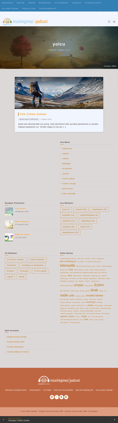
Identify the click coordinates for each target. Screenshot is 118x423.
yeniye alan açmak (97, 316)
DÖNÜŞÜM (63, 281)
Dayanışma (63, 276)
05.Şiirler (10, 271)
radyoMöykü (88, 221)
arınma (93, 258)
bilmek (98, 266)
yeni (89, 316)
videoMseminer (70, 233)
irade (64, 295)
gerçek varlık (75, 291)
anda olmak (80, 258)
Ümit (86, 319)
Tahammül (76, 311)
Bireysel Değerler (107, 266)
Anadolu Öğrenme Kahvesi (68, 258)
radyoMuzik (68, 221)
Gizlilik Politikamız (63, 390)
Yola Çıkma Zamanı (33, 114)
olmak (90, 305)
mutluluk (73, 305)
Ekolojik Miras (95, 281)
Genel (66, 209)
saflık (87, 308)
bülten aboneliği (48, 8)
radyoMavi (68, 215)
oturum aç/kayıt (93, 3)
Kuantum (100, 299)
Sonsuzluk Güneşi (105, 308)
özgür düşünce (64, 322)
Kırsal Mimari (76, 302)
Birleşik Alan (64, 270)
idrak (94, 290)
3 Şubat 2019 (46, 119)
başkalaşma (100, 258)
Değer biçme (86, 276)
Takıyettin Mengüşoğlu (86, 311)
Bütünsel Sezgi (14, 418)
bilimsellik (67, 265)
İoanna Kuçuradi (75, 322)
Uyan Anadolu (105, 313)
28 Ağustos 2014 (22, 211)
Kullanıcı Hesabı (10, 8)
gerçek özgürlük (84, 291)
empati (78, 285)
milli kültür (100, 302)
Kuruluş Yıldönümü (65, 302)
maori (83, 302)
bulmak (92, 270)
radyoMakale (99, 209)
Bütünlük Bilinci (64, 272)
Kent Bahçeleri (64, 299)
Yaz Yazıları (20, 208)
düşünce (87, 281)
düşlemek (81, 281)
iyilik (71, 295)
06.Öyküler (24, 271)
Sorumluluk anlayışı (66, 311)
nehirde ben (80, 305)
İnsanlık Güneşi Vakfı (15, 342)
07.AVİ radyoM (40, 271)
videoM (31, 3)
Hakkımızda (35, 390)
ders (70, 275)
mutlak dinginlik (64, 305)
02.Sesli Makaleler (37, 260)
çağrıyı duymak (98, 319)
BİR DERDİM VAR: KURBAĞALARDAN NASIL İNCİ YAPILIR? (88, 272)
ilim (106, 291)
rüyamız (82, 308)
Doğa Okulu (101, 278)
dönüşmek (71, 281)
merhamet (90, 302)
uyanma (64, 316)
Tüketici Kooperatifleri (66, 313)
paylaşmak (63, 308)
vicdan (84, 316)
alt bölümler (61, 3)
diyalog (86, 278)
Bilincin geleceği (81, 266)
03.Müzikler (11, 265)
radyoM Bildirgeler (89, 215)
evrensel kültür (88, 285)
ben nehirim (80, 261)
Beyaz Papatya (22, 221)
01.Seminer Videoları (15, 260)
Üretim (91, 319)
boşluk (87, 270)
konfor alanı (92, 299)
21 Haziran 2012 (21, 224)
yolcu (81, 319)
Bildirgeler (45, 3)
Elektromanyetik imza (66, 285)
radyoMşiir (68, 227)
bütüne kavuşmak (100, 270)
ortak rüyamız (108, 305)
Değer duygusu (95, 276)
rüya (77, 308)
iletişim (101, 291)
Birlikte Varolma (79, 270)
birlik (71, 269)
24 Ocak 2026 (20, 237)
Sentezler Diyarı (94, 308)
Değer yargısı (64, 278)
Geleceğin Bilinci (65, 291)
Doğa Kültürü (93, 278)
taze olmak (98, 311)
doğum (108, 278)
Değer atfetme (77, 276)
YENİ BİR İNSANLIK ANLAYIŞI (69, 319)
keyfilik (72, 299)
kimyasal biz (78, 299)
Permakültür (71, 308)
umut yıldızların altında (93, 313)
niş (85, 305)
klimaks (86, 299)
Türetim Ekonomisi (79, 313)
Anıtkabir (87, 258)
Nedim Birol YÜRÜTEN (29, 119)
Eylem (99, 285)
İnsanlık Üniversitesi (15, 347)
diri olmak (80, 278)
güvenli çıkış (28, 8)
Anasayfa (107, 66)
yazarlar (76, 3)
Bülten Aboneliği (84, 390)
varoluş (77, 316)
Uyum (71, 316)
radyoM (20, 3)
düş (76, 281)
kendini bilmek (94, 295)
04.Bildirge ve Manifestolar (33, 265)
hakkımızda (7, 3)
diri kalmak (72, 278)
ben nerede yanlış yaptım (93, 261)
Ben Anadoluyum (68, 261)
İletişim (47, 390)
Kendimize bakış (80, 296)
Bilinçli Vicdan (91, 266)
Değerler (104, 276)
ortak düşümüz (98, 305)
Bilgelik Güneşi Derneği (16, 337)
